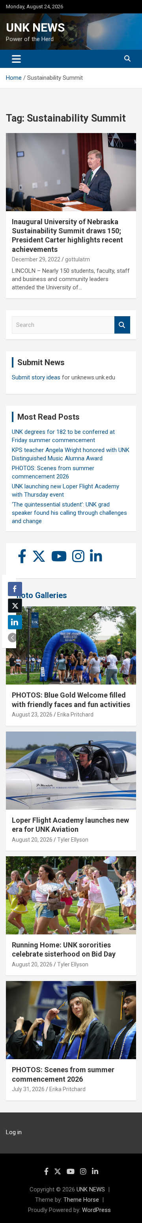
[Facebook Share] (15, 589)
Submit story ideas (36, 377)
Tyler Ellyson (72, 840)
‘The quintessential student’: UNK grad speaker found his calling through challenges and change (69, 513)
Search (122, 325)
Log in (14, 1132)
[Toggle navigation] (16, 59)
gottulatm (77, 259)
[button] (12, 637)
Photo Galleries (39, 595)
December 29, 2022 (36, 259)
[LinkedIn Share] (15, 622)
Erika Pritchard (75, 714)
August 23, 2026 (32, 714)
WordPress (96, 1210)
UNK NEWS (35, 27)
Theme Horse (81, 1199)
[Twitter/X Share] (15, 605)
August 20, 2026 (32, 840)
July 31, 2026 (28, 1089)
